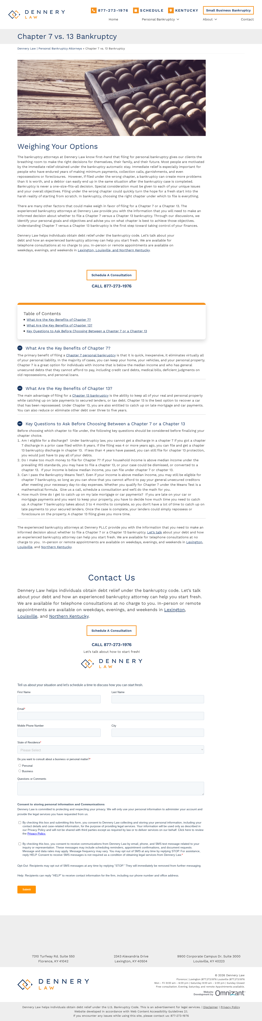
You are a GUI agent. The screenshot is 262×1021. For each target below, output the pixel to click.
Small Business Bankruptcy (228, 10)
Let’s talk (154, 532)
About (208, 19)
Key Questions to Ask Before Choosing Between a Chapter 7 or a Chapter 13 (87, 331)
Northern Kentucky (56, 547)
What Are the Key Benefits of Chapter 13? (59, 325)
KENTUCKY (186, 10)
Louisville (24, 547)
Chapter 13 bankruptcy (90, 395)
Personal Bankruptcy (158, 19)
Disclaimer (210, 1007)
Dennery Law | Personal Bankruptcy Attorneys (49, 48)
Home (113, 19)
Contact (247, 19)
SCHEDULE (152, 10)
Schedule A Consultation (111, 275)
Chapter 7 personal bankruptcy (91, 355)
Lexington (194, 542)
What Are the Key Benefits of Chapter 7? (59, 320)
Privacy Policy (230, 1007)
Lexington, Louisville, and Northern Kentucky (114, 250)
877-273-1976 (113, 10)
